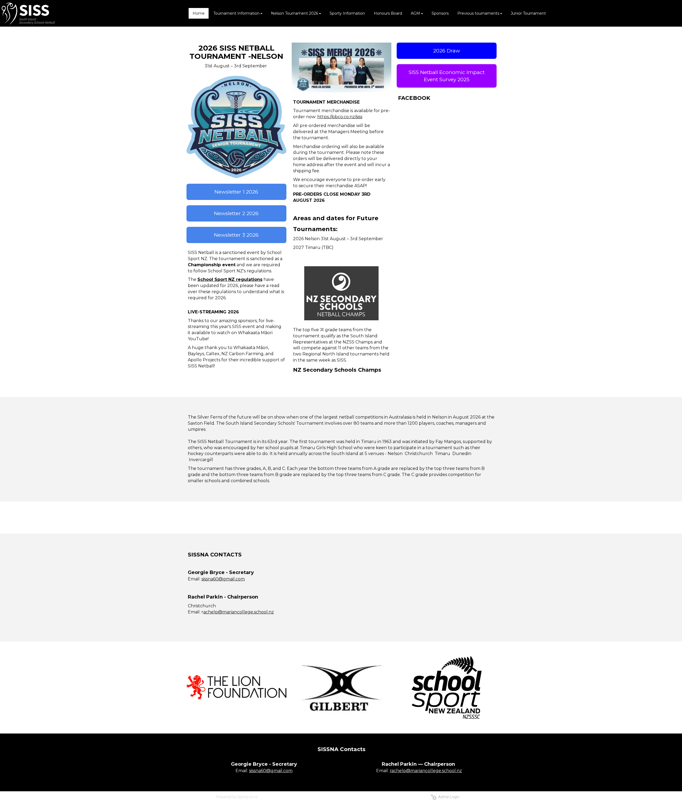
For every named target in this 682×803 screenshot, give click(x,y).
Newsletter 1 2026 (236, 192)
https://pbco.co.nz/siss (339, 116)
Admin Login (448, 797)
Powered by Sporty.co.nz (237, 797)
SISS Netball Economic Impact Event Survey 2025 (447, 76)
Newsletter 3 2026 (236, 235)
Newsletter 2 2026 (236, 213)
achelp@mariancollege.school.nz (238, 611)
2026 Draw (446, 51)
